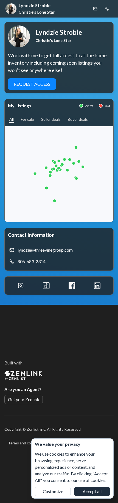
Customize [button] (53, 491)
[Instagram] (20, 285)
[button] (11, 119)
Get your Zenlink (23, 399)
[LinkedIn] (97, 285)
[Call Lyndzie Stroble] (107, 8)
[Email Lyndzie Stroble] (95, 8)
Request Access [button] (32, 84)
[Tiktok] (46, 285)
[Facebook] (72, 285)
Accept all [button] (92, 491)
